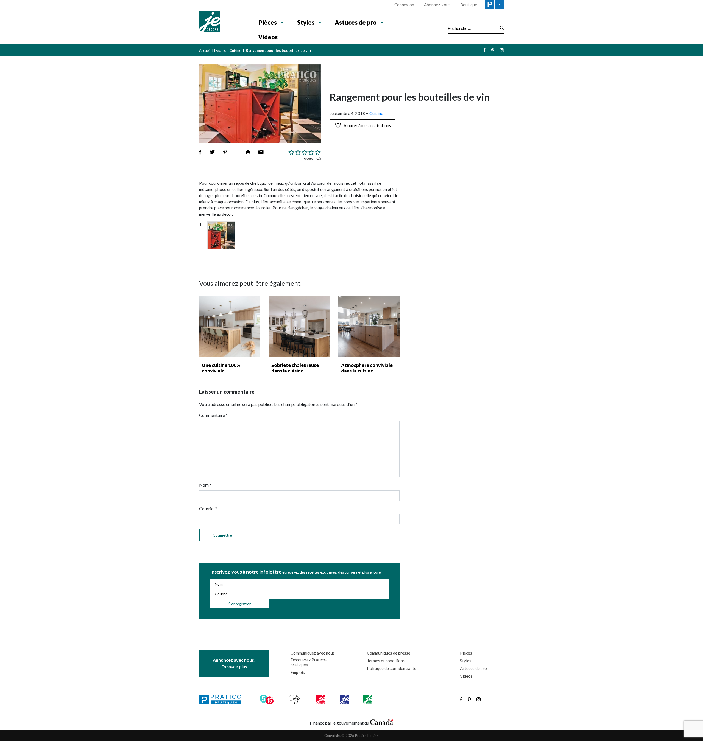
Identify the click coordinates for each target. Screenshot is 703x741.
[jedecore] (345, 699)
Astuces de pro (355, 22)
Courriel (208, 508)
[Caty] (296, 699)
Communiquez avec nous (313, 652)
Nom (205, 484)
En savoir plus (234, 663)
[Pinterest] (492, 50)
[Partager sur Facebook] (200, 152)
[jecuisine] (321, 699)
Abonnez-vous (437, 4)
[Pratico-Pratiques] (222, 699)
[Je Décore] (223, 22)
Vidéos (268, 37)
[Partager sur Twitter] (212, 152)
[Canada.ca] (381, 721)
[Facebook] (484, 50)
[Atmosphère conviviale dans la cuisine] (369, 326)
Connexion (404, 4)
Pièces (267, 22)
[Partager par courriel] (261, 152)
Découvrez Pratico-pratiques (309, 662)
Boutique (468, 4)
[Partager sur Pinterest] (225, 152)
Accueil (204, 50)
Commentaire (213, 415)
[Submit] (500, 28)
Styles (305, 22)
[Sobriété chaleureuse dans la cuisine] (299, 326)
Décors (220, 50)
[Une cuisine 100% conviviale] (229, 326)
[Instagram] (502, 50)
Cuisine (235, 50)
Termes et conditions (386, 660)
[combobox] (472, 28)
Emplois (298, 672)
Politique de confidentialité (391, 668)
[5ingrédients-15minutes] (267, 699)
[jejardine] (368, 699)
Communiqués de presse (388, 652)
